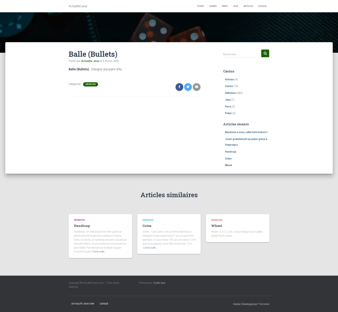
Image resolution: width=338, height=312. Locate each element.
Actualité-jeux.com (82, 304)
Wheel (228, 165)
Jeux (235, 6)
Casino (213, 6)
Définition (91, 84)
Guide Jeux (159, 282)
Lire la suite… (99, 251)
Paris (225, 6)
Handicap (230, 151)
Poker (200, 6)
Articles (248, 6)
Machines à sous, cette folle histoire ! (246, 132)
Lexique (262, 6)
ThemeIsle (263, 304)
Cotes (228, 158)
